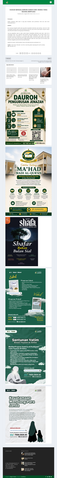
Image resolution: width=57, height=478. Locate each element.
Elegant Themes (13, 476)
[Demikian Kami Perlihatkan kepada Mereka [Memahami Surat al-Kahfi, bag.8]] (22, 453)
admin (22, 13)
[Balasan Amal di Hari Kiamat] (22, 458)
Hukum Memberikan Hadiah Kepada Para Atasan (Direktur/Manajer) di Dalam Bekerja (30, 464)
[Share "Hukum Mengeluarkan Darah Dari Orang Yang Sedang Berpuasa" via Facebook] (20, 53)
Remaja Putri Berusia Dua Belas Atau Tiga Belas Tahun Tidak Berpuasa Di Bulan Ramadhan (33, 76)
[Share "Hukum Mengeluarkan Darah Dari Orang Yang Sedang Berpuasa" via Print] (27, 53)
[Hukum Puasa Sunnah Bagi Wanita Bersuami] (23, 70)
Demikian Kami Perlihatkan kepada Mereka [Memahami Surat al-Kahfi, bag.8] (30, 453)
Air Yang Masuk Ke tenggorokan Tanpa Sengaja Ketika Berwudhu (44, 80)
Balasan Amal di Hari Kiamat (29, 459)
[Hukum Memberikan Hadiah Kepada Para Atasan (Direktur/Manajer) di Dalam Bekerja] (22, 463)
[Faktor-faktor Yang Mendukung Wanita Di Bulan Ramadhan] (12, 70)
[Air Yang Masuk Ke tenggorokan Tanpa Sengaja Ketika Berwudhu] (45, 72)
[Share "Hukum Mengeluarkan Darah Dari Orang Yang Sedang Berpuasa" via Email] (25, 53)
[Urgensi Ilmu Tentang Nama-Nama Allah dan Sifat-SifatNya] (22, 469)
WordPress (23, 476)
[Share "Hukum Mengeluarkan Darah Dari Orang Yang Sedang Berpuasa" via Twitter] (22, 53)
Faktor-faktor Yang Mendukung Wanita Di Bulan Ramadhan (11, 75)
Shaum (31, 13)
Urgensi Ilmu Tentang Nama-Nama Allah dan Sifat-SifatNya (29, 469)
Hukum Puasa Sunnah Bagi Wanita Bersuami (22, 75)
